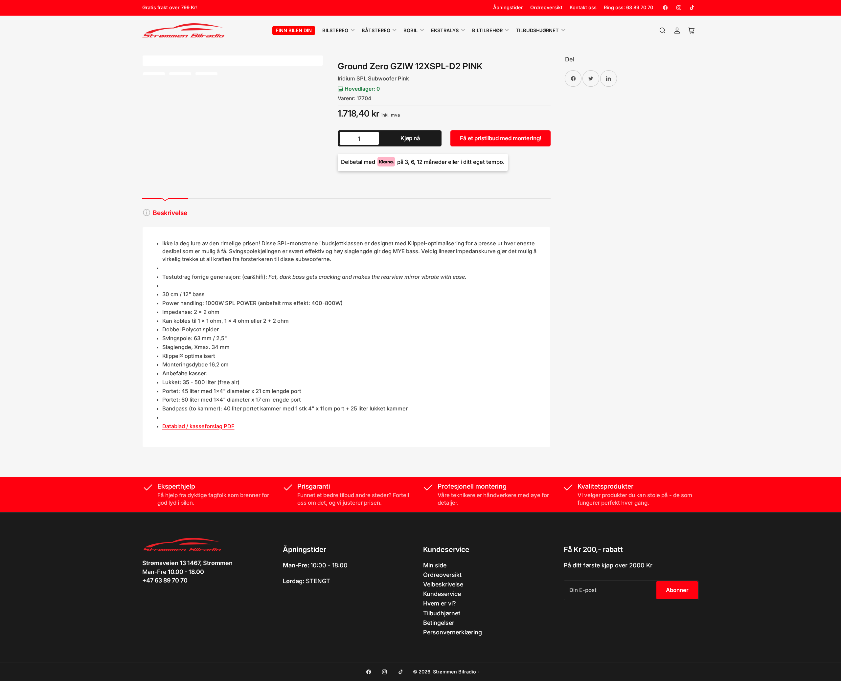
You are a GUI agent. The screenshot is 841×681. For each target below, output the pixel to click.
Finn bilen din (294, 30)
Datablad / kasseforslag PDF (198, 426)
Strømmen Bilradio (454, 672)
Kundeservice (442, 593)
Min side (434, 565)
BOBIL (410, 30)
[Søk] (662, 30)
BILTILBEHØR (487, 30)
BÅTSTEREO (376, 30)
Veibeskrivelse (443, 584)
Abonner (677, 590)
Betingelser (438, 622)
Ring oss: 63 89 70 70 (628, 8)
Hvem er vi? (439, 603)
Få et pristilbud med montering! (500, 138)
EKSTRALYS (445, 30)
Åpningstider (508, 8)
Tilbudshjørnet (537, 30)
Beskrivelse (170, 213)
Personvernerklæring (452, 632)
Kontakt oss (583, 8)
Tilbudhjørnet (441, 613)
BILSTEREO (335, 30)
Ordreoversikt (546, 8)
